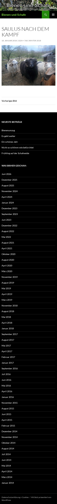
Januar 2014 (8, 482)
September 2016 (10, 368)
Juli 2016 (6, 374)
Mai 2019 (6, 288)
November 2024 (10, 191)
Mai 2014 (6, 465)
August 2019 (8, 282)
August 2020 (8, 259)
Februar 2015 (8, 425)
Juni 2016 (6, 380)
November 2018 (10, 305)
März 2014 (7, 477)
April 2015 (7, 420)
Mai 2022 (6, 237)
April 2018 (7, 322)
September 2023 (10, 214)
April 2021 (7, 248)
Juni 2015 (6, 414)
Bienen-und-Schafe (14, 14)
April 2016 (7, 391)
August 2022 (8, 231)
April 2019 (7, 294)
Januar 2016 (8, 397)
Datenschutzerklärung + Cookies (15, 497)
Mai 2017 (6, 345)
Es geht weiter (8, 136)
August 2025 (8, 185)
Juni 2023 (6, 219)
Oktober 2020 (8, 254)
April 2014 (7, 471)
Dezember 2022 (9, 225)
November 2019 (10, 277)
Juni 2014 (6, 460)
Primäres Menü (53, 14)
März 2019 (7, 299)
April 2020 (7, 265)
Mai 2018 (6, 317)
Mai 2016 (6, 385)
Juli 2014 (6, 454)
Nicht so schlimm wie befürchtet (18, 147)
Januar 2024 (8, 202)
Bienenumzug (8, 130)
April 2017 (7, 351)
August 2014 (8, 448)
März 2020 (7, 271)
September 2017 (10, 334)
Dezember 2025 (9, 179)
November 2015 (10, 402)
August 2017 (8, 339)
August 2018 (8, 311)
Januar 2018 (8, 328)
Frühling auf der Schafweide (15, 153)
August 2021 (8, 242)
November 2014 (10, 437)
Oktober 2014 (8, 442)
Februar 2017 (8, 357)
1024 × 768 (23, 40)
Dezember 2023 (9, 208)
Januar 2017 (8, 362)
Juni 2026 (6, 174)
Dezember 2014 (9, 431)
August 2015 (8, 408)
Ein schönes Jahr (10, 141)
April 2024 (7, 197)
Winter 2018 (35, 40)
